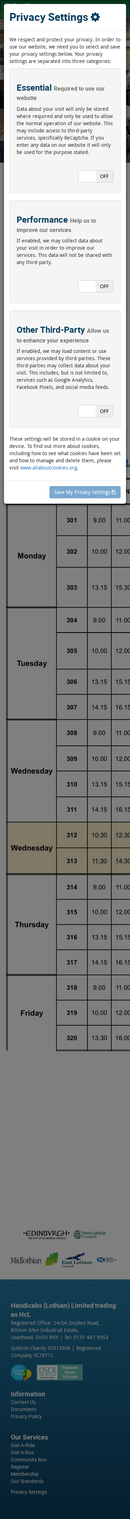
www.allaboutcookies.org (48, 467)
